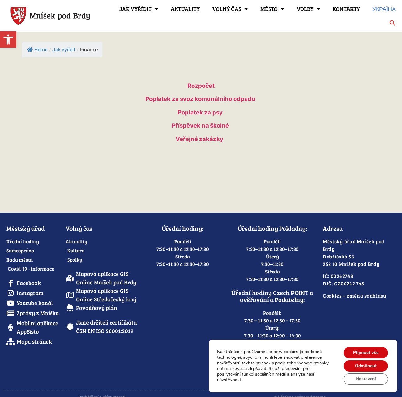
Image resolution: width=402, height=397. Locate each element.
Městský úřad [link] (25, 228)
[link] (8, 39)
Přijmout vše (365, 353)
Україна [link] (384, 9)
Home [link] (40, 50)
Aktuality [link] (185, 9)
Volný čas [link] (226, 9)
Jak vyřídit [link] (135, 9)
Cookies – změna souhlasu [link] (354, 295)
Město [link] (269, 9)
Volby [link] (305, 9)
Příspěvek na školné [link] (200, 125)
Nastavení (366, 379)
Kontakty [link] (346, 9)
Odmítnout (366, 366)
